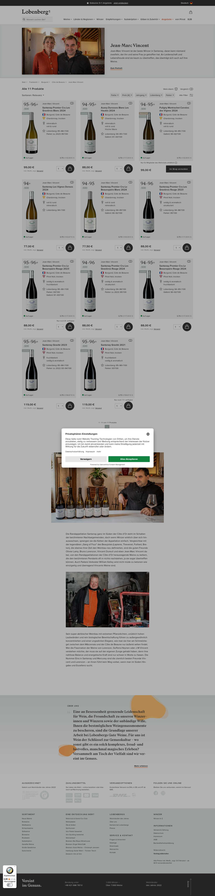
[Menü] (15, 867)
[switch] (10, 885)
